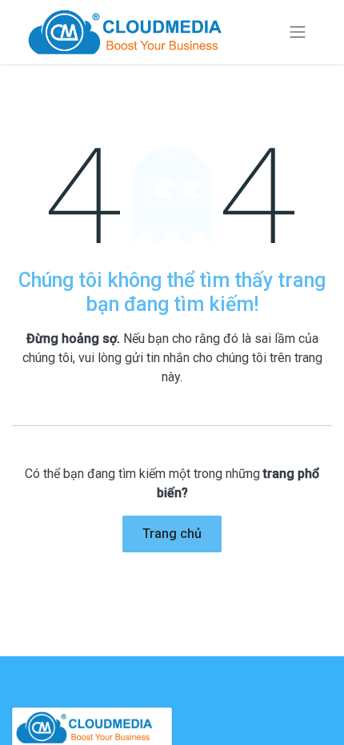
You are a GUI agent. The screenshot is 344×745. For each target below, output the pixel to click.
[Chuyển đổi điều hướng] (297, 32)
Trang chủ (172, 533)
